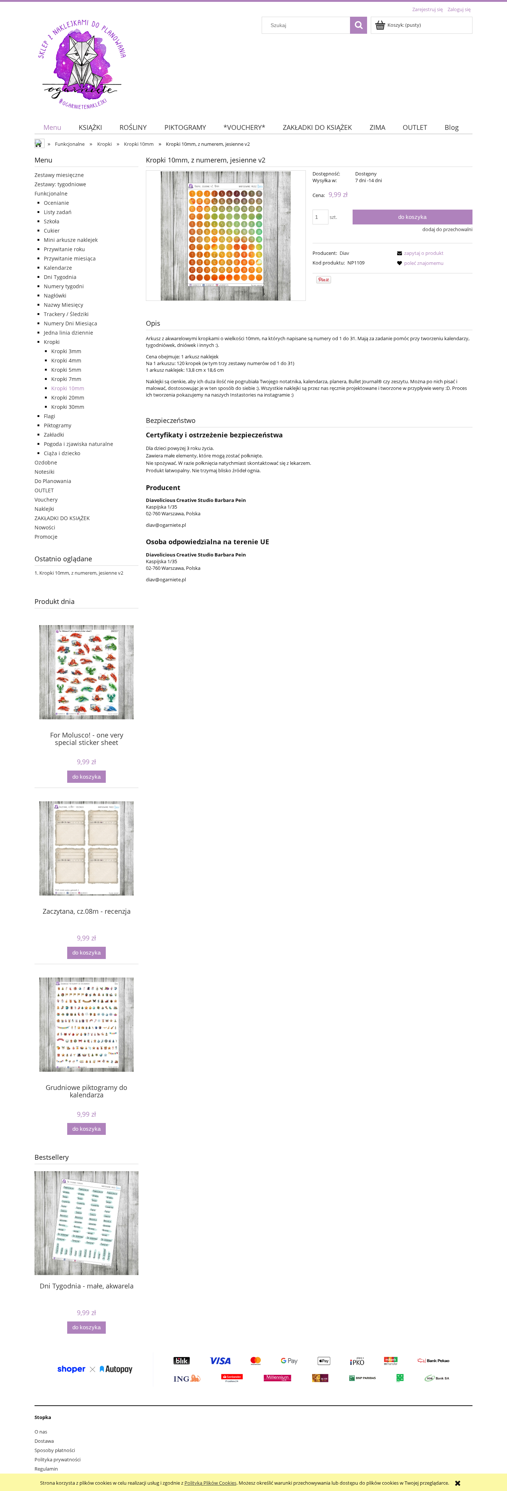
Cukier (52, 230)
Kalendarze (58, 267)
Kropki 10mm (67, 388)
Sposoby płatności (55, 1450)
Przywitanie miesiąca (70, 258)
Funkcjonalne (51, 193)
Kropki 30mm (67, 406)
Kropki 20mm (67, 397)
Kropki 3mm (66, 351)
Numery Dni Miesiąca (70, 323)
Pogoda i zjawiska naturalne (78, 443)
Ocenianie (56, 202)
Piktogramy (57, 425)
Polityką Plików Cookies (210, 1482)
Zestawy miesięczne (59, 174)
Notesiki (45, 471)
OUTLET (44, 490)
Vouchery (46, 499)
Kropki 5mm (66, 369)
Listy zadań (58, 212)
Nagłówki (55, 295)
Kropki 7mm (66, 378)
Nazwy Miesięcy (63, 304)
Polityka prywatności (58, 1459)
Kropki (52, 341)
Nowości (45, 527)
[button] (419, 253)
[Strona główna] (82, 63)
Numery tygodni (64, 286)
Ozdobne (46, 462)
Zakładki (54, 434)
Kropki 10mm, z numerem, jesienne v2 (81, 572)
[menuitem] (52, 127)
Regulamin (46, 1468)
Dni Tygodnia (60, 276)
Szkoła (51, 221)
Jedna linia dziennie (68, 332)
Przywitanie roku (64, 249)
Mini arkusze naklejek (71, 239)
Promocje (46, 536)
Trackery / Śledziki (66, 314)
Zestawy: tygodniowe (60, 184)
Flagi (49, 416)
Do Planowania (53, 481)
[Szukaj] (358, 25)
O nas (41, 1431)
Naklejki (44, 508)
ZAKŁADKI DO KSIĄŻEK (62, 518)
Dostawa (44, 1441)
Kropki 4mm (66, 360)
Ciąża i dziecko (62, 453)
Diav (344, 253)
